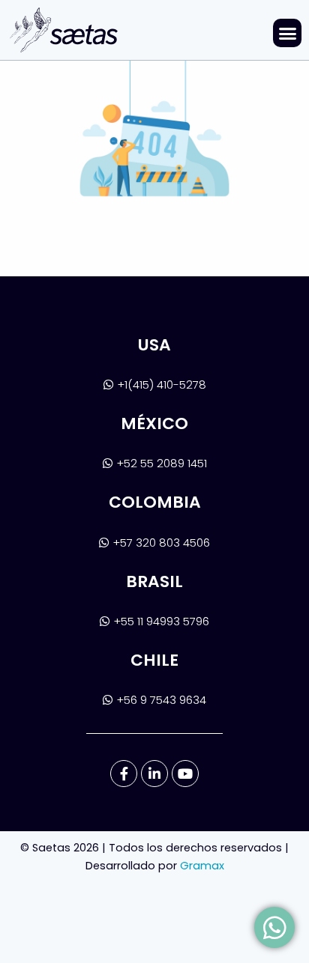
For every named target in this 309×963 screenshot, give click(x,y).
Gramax (202, 865)
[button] (287, 33)
